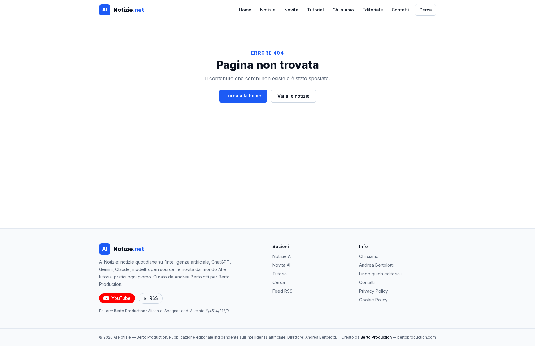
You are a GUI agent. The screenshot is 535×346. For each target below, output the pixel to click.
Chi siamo (343, 9)
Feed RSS (282, 291)
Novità (291, 9)
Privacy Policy (373, 291)
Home (245, 9)
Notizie (268, 9)
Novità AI (281, 265)
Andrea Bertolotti (376, 265)
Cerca (425, 9)
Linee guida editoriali (380, 273)
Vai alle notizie (293, 96)
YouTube (121, 298)
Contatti (400, 9)
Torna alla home (243, 95)
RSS (154, 298)
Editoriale (373, 9)
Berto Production (129, 311)
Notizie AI (282, 256)
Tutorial (315, 9)
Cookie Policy (373, 299)
